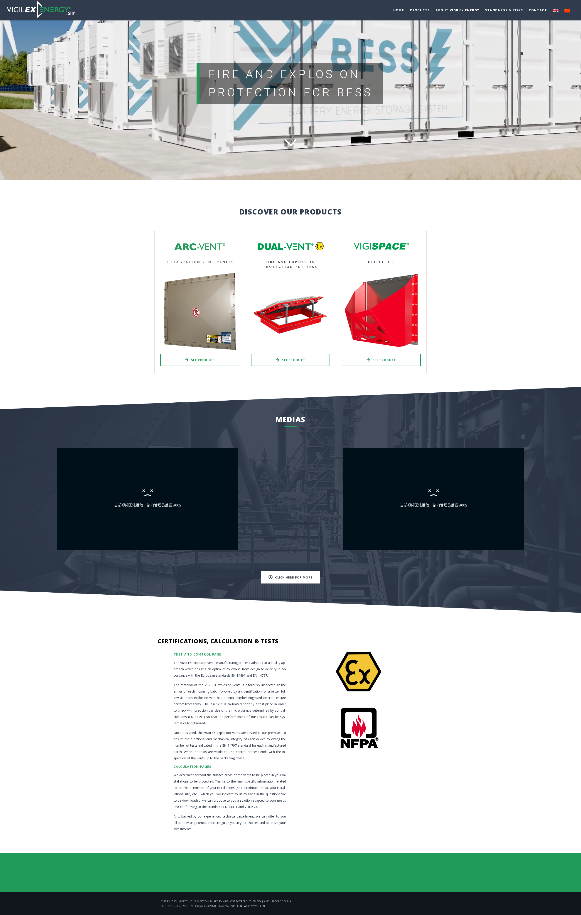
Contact (538, 10)
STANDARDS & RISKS (504, 10)
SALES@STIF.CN (234, 906)
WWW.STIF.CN (258, 906)
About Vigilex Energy (457, 10)
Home (398, 10)
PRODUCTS (420, 10)
